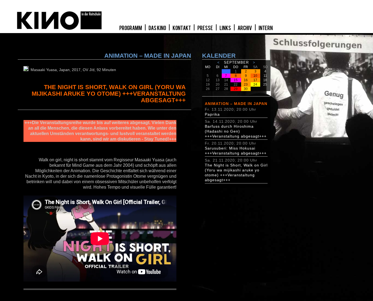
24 (255, 84)
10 (255, 76)
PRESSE (205, 28)
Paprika (212, 114)
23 (246, 84)
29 (236, 89)
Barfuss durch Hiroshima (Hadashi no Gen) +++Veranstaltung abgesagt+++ (236, 131)
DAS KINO (157, 28)
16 (246, 80)
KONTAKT (182, 28)
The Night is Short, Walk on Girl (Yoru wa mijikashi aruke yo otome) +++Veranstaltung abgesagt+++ (236, 172)
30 (246, 89)
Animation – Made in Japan (236, 103)
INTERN (265, 28)
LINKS (225, 28)
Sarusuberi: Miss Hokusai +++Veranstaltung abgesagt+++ (236, 150)
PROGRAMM (131, 28)
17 (255, 80)
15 (236, 80)
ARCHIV (245, 28)
